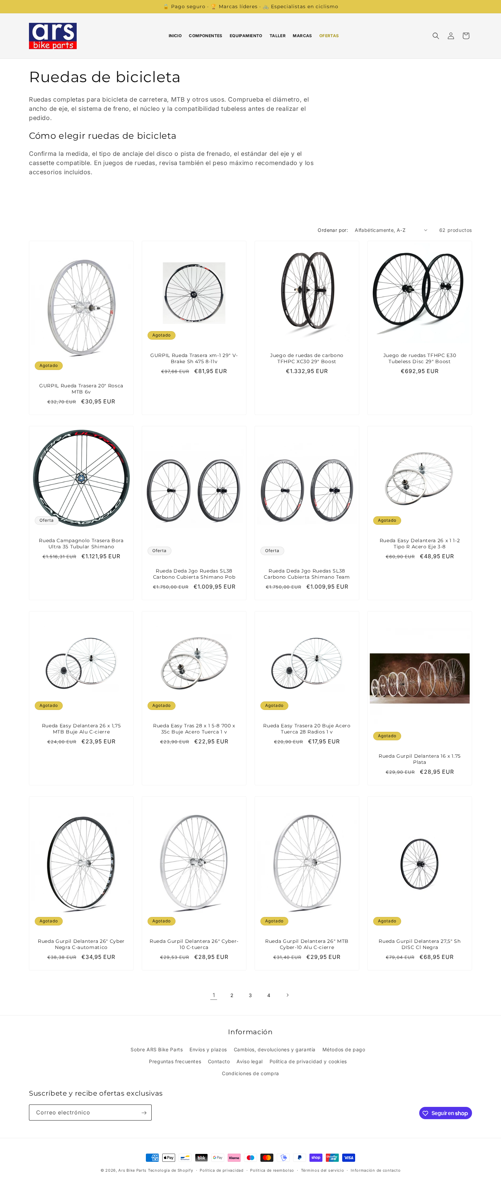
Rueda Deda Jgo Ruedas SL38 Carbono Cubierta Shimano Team (307, 574)
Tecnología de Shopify (170, 1170)
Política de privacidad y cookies (308, 1061)
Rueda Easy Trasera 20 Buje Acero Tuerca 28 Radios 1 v (306, 729)
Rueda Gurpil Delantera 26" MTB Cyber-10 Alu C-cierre (307, 944)
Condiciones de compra (250, 1073)
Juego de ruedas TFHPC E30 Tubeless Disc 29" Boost (419, 358)
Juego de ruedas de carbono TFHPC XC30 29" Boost (307, 358)
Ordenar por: (333, 230)
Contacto (219, 1061)
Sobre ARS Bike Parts (157, 1049)
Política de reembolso (272, 1170)
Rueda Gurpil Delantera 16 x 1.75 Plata (420, 759)
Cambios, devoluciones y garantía (275, 1049)
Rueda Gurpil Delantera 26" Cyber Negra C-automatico (81, 944)
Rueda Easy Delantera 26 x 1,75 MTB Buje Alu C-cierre (81, 729)
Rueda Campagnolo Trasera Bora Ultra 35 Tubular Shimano (81, 543)
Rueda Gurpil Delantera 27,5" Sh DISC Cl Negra (419, 944)
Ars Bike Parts (132, 1170)
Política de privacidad (221, 1170)
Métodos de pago (343, 1049)
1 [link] (214, 995)
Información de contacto (375, 1170)
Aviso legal (250, 1061)
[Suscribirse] (143, 1113)
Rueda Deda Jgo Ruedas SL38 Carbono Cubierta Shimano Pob (194, 574)
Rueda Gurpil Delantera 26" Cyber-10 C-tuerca (194, 944)
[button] (435, 35)
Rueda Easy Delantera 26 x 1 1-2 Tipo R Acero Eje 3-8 (420, 543)
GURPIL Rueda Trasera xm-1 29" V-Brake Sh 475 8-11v (194, 358)
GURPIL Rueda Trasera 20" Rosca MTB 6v (81, 388)
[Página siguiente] (287, 995)
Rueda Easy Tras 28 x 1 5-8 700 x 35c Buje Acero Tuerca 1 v (194, 729)
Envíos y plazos (208, 1049)
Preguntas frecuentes (175, 1061)
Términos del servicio (322, 1170)
